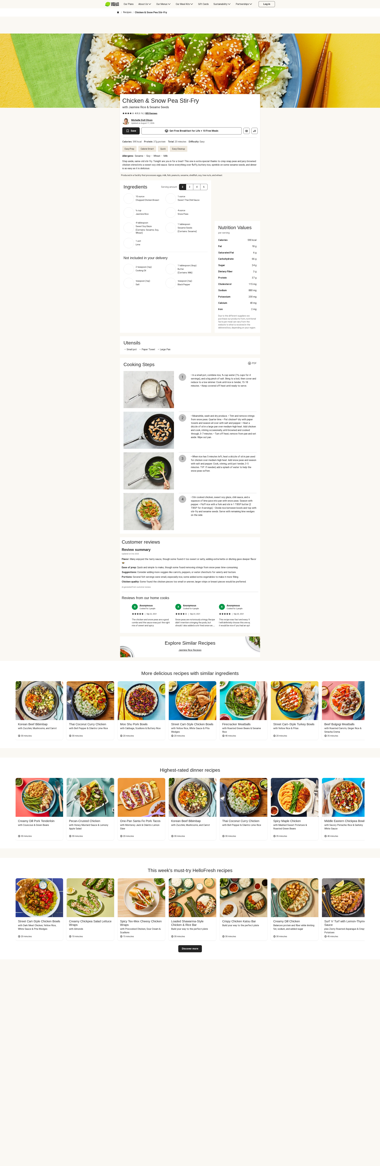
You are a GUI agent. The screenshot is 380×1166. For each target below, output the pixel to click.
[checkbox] (123, 113)
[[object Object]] (246, 131)
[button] (182, 187)
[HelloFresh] (112, 4)
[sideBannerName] (237, 198)
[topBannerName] (190, 25)
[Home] (118, 13)
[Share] (254, 131)
